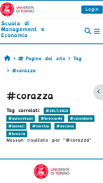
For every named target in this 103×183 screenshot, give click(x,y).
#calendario (81, 118)
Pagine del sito (45, 58)
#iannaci (16, 126)
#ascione (65, 126)
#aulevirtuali (20, 118)
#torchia (40, 126)
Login (92, 9)
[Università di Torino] (17, 9)
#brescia (16, 134)
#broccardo (51, 118)
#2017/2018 (57, 111)
